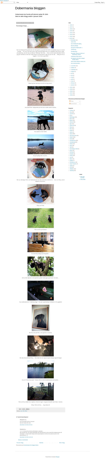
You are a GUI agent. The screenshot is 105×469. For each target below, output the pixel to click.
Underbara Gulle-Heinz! (76, 56)
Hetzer (71, 137)
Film (71, 128)
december (73, 40)
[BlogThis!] (24, 409)
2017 (71, 27)
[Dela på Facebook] (27, 409)
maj (72, 77)
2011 (71, 38)
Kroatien (72, 153)
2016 (71, 28)
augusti (73, 71)
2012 (71, 36)
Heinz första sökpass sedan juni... (78, 61)
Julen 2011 (73, 41)
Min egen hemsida (82, 177)
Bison (71, 118)
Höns (71, 145)
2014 (71, 32)
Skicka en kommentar (23, 439)
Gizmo (71, 132)
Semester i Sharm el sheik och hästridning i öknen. (77, 54)
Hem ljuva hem (73, 135)
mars (72, 81)
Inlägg (71, 101)
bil (70, 115)
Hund (71, 138)
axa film (71, 113)
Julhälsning (73, 49)
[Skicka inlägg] (20, 409)
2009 (71, 89)
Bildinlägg (72, 117)
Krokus (71, 155)
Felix (23, 410)
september (73, 69)
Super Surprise (73, 163)
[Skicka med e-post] (22, 409)
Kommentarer (73, 103)
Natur (71, 158)
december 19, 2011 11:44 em (26, 437)
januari (72, 85)
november (73, 65)
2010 (71, 87)
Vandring (72, 170)
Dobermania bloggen (30, 8)
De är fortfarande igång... (76, 43)
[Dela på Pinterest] (28, 409)
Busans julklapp (74, 45)
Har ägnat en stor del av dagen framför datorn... (78, 59)
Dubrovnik (72, 125)
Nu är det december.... (76, 63)
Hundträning (72, 140)
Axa (21, 410)
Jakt (71, 147)
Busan (71, 120)
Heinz (71, 133)
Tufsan (71, 165)
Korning (71, 152)
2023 (71, 25)
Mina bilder (82, 179)
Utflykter (71, 168)
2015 (71, 30)
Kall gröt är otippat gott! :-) (76, 47)
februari (73, 83)
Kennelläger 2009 (74, 148)
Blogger (57, 456)
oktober (73, 67)
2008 (71, 91)
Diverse (71, 122)
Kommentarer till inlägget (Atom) (31, 445)
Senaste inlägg (20, 442)
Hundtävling (72, 142)
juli (72, 73)
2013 (71, 34)
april (72, 79)
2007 (71, 93)
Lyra (71, 157)
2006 (71, 95)
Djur (71, 123)
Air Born (71, 110)
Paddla (71, 160)
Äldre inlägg (62, 442)
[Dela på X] (25, 409)
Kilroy (26, 410)
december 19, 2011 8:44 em (26, 424)
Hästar (71, 143)
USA (71, 167)
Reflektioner (72, 162)
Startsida (41, 442)
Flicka (71, 130)
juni (72, 75)
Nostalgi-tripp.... (74, 51)
